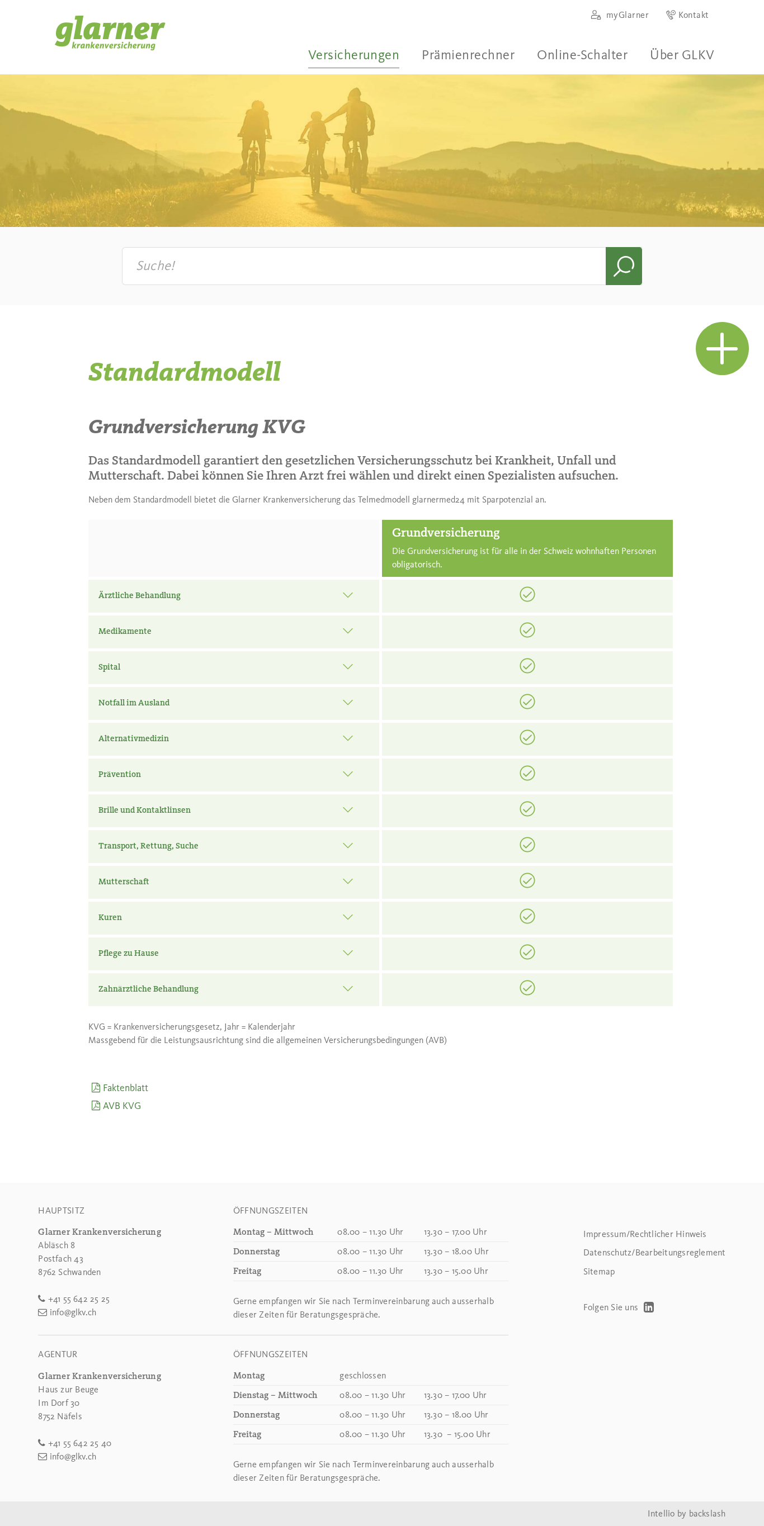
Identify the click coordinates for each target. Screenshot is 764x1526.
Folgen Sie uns (612, 1307)
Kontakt (693, 15)
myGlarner (626, 15)
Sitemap (599, 1271)
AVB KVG (121, 1106)
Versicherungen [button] (354, 54)
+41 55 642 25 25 (79, 1298)
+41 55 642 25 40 (79, 1443)
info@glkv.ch (73, 1312)
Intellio (661, 1513)
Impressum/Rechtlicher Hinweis (645, 1234)
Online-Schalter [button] (582, 54)
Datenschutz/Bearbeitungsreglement (654, 1252)
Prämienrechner (468, 54)
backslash (707, 1513)
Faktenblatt (125, 1088)
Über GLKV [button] (682, 54)
